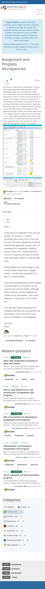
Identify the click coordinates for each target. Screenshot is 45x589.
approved (34, 464)
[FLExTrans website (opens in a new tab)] (21, 526)
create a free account (28, 47)
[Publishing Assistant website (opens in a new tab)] (27, 540)
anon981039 (20, 372)
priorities (8, 435)
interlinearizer (22, 464)
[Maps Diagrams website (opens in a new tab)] (24, 545)
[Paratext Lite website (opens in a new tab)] (23, 521)
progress (30, 435)
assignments (19, 435)
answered (18, 336)
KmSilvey (19, 457)
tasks (32, 379)
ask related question (15, 341)
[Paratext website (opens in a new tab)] (21, 511)
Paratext (9, 191)
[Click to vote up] (4, 80)
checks (24, 379)
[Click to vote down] (4, 83)
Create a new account (18, 2)
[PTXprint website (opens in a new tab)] (21, 516)
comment (20, 198)
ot (17, 379)
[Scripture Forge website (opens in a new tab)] (25, 535)
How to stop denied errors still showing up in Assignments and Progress (18, 393)
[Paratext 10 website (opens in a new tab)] (22, 530)
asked (26, 191)
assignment (9, 379)
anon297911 (18, 486)
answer (9, 198)
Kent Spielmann (18, 428)
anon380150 (19, 404)
